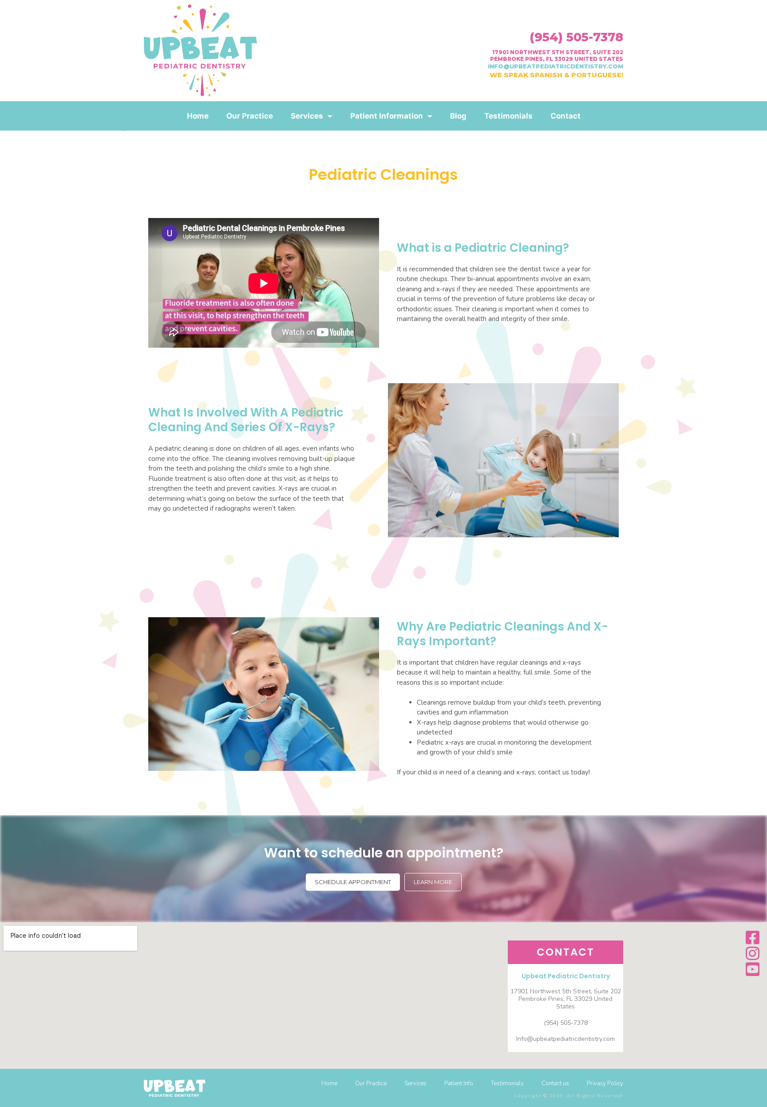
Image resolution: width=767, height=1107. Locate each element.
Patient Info (458, 1083)
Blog (458, 115)
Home (198, 115)
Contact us (555, 1083)
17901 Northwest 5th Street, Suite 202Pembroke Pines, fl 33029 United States (556, 55)
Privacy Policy (605, 1083)
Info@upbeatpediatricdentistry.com (565, 1039)
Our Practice (249, 115)
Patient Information (386, 115)
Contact (565, 115)
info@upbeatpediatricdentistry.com (555, 66)
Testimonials (508, 115)
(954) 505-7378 (576, 37)
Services (307, 115)
